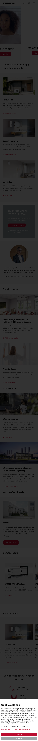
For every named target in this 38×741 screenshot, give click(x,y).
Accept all (19, 734)
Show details (5, 729)
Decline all (19, 738)
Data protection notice (22, 729)
